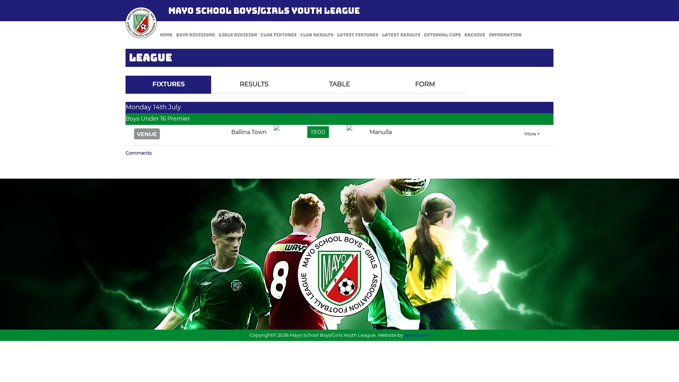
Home (166, 35)
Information (505, 35)
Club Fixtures (279, 35)
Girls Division (238, 35)
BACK (536, 71)
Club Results (316, 35)
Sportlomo (416, 335)
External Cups (442, 35)
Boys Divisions (195, 35)
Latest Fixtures (357, 35)
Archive (474, 35)
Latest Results (401, 35)
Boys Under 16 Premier (158, 118)
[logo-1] (141, 22)
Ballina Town (249, 132)
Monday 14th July (153, 107)
